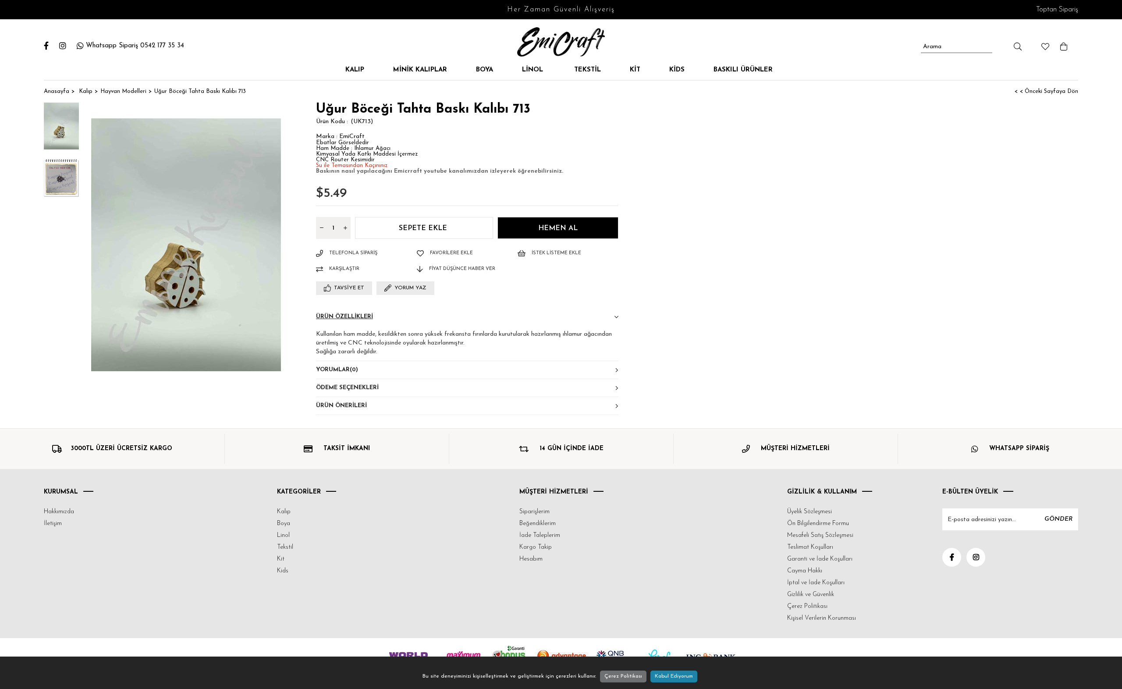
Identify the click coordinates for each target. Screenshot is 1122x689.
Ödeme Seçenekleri (347, 388)
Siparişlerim (534, 511)
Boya (484, 70)
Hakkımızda (59, 511)
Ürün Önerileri (341, 405)
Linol (533, 70)
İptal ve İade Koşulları (816, 582)
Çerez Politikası (807, 606)
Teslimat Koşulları (810, 547)
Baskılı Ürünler (743, 70)
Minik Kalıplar (420, 70)
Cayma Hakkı (804, 571)
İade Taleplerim (539, 535)
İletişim (53, 523)
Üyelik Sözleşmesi (809, 511)
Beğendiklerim (537, 523)
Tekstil (587, 70)
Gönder (1058, 519)
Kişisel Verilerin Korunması (821, 618)
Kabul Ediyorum (674, 676)
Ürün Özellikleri (344, 317)
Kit (635, 70)
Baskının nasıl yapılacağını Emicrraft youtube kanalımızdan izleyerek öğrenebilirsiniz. (439, 171)
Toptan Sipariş (1057, 9)
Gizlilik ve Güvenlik (810, 594)
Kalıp (354, 70)
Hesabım (531, 559)
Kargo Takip (535, 547)
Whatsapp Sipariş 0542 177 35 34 (135, 46)
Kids (677, 70)
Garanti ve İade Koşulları (819, 559)
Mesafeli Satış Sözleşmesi (820, 535)
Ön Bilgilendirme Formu (818, 523)
